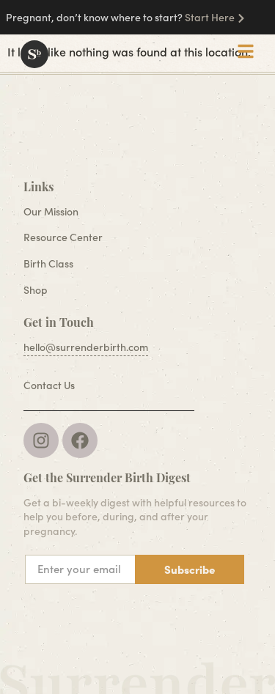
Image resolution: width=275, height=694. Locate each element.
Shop (35, 290)
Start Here (210, 17)
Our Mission (50, 211)
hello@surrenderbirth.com (85, 347)
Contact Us (49, 385)
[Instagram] (41, 440)
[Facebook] (80, 440)
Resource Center (63, 237)
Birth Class (48, 263)
